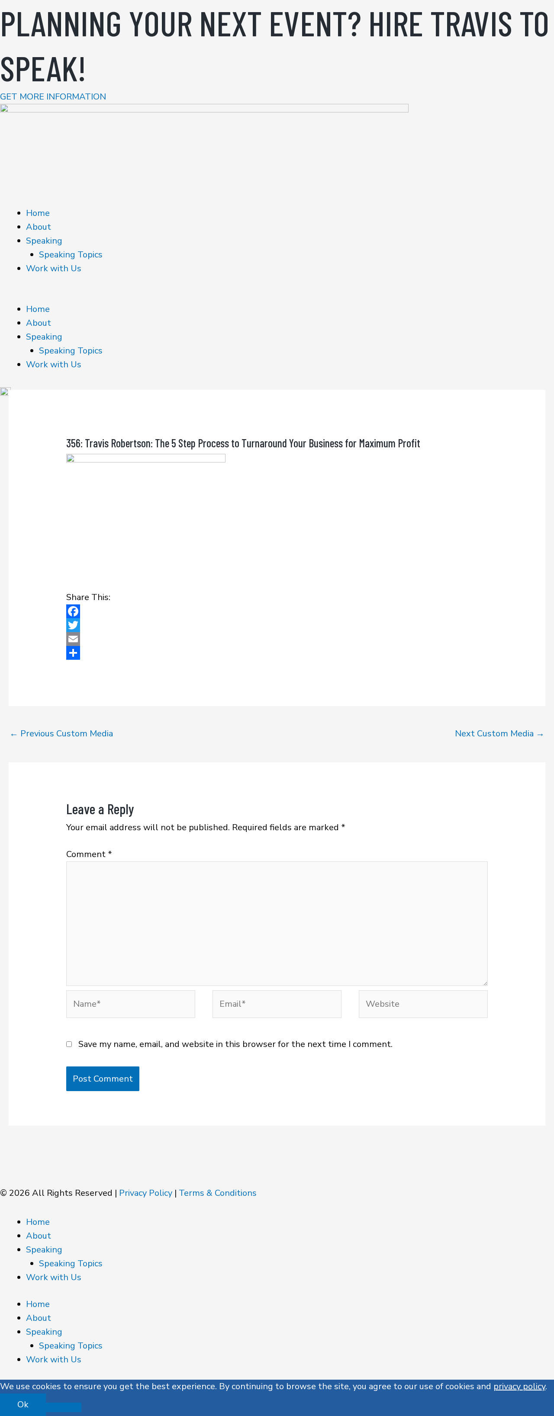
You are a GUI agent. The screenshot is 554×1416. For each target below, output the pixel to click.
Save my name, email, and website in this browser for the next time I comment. (235, 1044)
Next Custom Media (499, 733)
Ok (23, 1404)
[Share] (276, 653)
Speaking (44, 241)
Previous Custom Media (61, 733)
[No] (63, 1407)
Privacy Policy (145, 1193)
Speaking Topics (71, 254)
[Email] (276, 639)
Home (38, 213)
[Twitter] (276, 625)
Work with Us (53, 268)
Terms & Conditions (218, 1193)
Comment (89, 854)
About (38, 227)
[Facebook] (276, 611)
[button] (277, 295)
